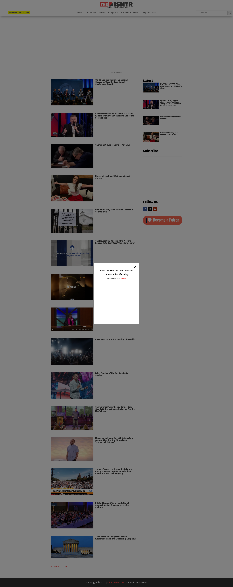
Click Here (123, 278)
